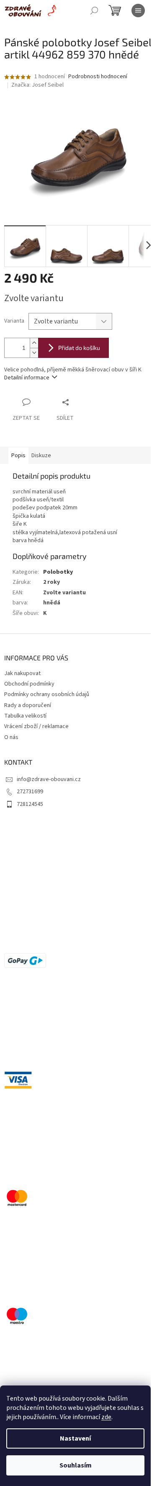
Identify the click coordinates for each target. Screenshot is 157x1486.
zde (106, 1417)
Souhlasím (75, 1465)
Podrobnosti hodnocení (97, 77)
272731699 (30, 791)
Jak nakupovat (22, 673)
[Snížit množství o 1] (34, 353)
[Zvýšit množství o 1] (34, 343)
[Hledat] (94, 10)
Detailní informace (26, 377)
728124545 (30, 804)
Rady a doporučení (27, 705)
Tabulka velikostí (25, 716)
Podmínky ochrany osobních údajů (46, 694)
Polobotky (58, 572)
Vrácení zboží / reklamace (36, 726)
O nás (11, 737)
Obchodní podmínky (29, 684)
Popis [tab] (18, 455)
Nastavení (75, 1438)
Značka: (37, 85)
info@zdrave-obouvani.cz (49, 779)
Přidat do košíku (79, 347)
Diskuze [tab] (41, 455)
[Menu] (138, 10)
